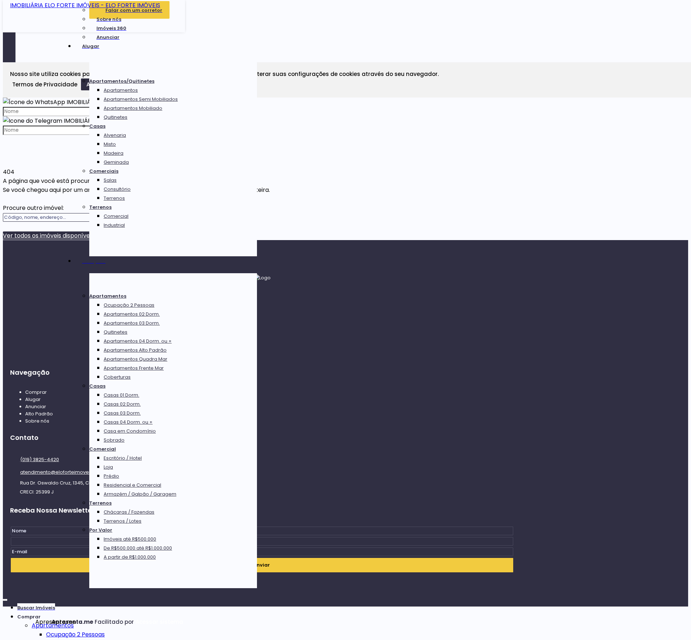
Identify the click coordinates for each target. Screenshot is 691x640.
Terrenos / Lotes (122, 521)
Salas (110, 180)
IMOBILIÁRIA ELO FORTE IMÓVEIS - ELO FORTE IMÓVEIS (85, 5)
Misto (110, 144)
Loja (108, 467)
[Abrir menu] (5, 598)
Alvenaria (115, 135)
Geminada (116, 162)
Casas (97, 126)
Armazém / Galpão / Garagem (140, 494)
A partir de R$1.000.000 (130, 557)
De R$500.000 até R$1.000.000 (138, 548)
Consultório (117, 189)
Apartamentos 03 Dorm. (132, 323)
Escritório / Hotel (123, 458)
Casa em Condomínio (130, 431)
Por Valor (100, 530)
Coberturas (117, 377)
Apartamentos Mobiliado (133, 108)
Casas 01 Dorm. (121, 395)
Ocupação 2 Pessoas (129, 305)
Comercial (116, 216)
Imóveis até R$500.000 (130, 539)
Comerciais (103, 171)
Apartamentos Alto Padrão (135, 350)
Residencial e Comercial (132, 485)
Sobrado (114, 440)
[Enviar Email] (345, 9)
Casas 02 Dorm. (122, 404)
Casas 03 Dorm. (122, 413)
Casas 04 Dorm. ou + (128, 422)
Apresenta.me (43, 622)
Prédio (111, 476)
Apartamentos (121, 90)
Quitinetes (115, 117)
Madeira (113, 153)
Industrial (114, 225)
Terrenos (114, 198)
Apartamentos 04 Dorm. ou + (138, 341)
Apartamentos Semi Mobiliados (141, 99)
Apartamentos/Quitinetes (121, 81)
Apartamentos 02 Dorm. (132, 314)
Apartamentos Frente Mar (134, 368)
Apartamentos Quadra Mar (135, 359)
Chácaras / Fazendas (129, 512)
